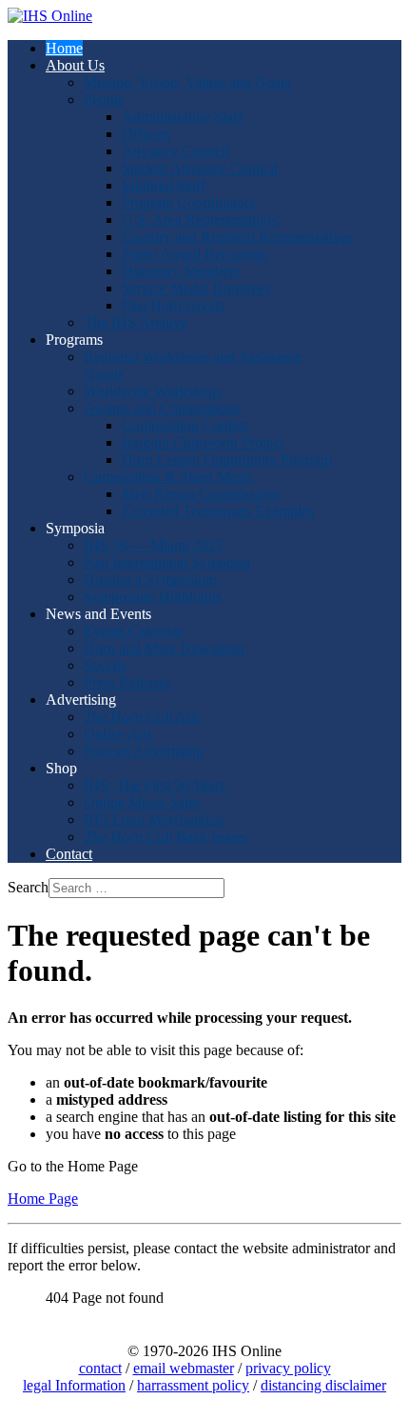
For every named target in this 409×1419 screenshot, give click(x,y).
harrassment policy (193, 1385)
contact (100, 1368)
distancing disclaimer (323, 1385)
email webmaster (183, 1368)
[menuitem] (64, 48)
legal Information (74, 1385)
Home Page (43, 1198)
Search (28, 887)
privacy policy (288, 1368)
